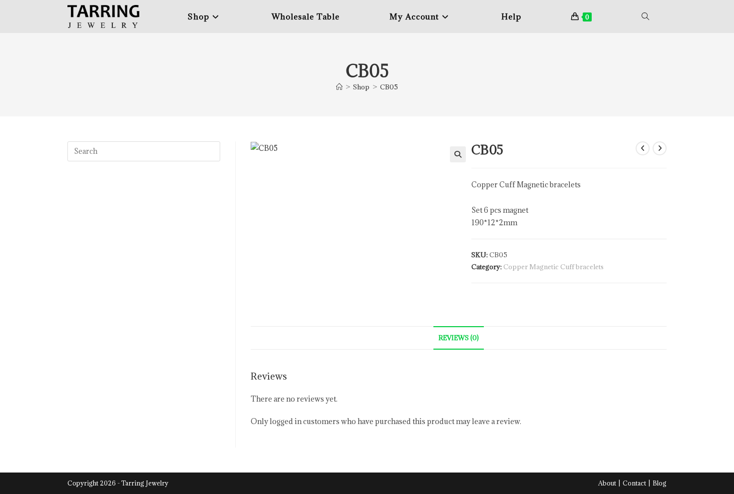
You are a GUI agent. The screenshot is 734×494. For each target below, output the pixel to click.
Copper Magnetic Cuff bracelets (553, 266)
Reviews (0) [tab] (458, 337)
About (607, 483)
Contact (634, 483)
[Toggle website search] (645, 16)
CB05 (389, 86)
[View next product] (660, 148)
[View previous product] (643, 148)
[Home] (339, 86)
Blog (660, 483)
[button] (458, 154)
